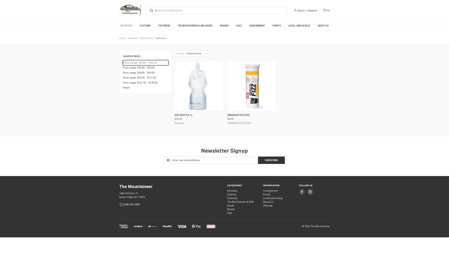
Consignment (257, 25)
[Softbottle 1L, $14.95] (199, 86)
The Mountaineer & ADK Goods (195, 25)
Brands (224, 25)
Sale (239, 25)
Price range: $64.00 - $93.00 (139, 72)
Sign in (301, 10)
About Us (323, 25)
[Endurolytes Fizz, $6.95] (252, 86)
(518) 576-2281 (131, 204)
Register (312, 10)
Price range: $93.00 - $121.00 (139, 77)
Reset (126, 87)
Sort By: (180, 53)
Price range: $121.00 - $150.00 (140, 82)
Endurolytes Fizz (238, 115)
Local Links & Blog (299, 25)
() (328, 10)
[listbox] (197, 53)
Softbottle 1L (184, 115)
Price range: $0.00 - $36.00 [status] (140, 62)
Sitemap (268, 205)
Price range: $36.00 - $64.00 (139, 67)
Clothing (145, 25)
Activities (126, 25)
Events (277, 25)
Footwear (164, 25)
